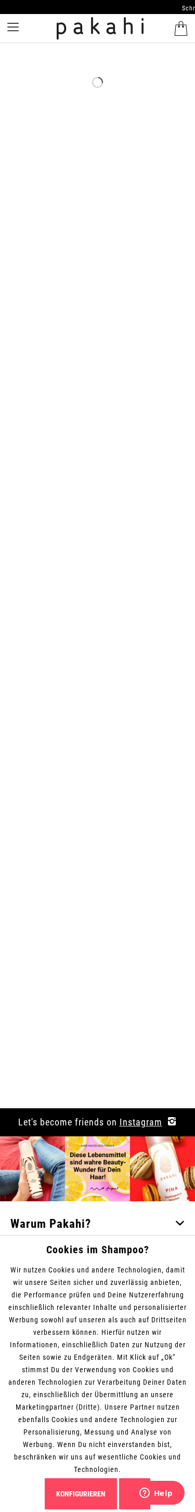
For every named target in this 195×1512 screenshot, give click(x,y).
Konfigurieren (81, 1494)
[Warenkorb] (181, 28)
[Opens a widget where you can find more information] (156, 1494)
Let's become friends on (90, 1122)
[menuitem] (180, 28)
